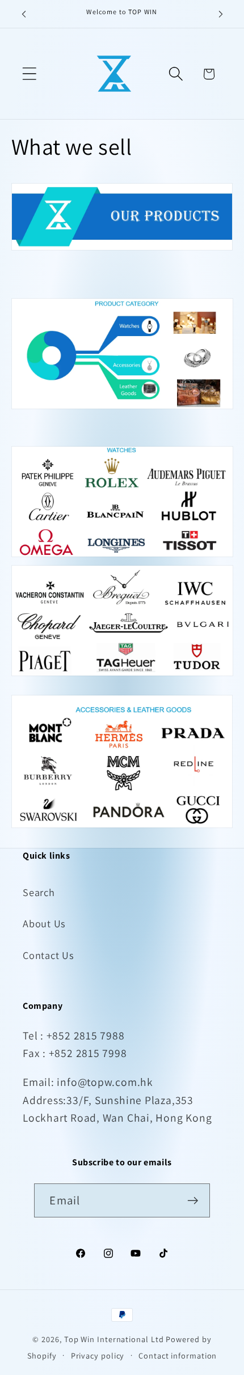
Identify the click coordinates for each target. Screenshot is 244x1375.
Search (39, 892)
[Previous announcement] (23, 14)
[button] (29, 74)
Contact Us (48, 955)
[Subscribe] (193, 1200)
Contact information (177, 1355)
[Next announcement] (220, 14)
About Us (44, 923)
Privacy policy (98, 1355)
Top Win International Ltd (114, 1339)
